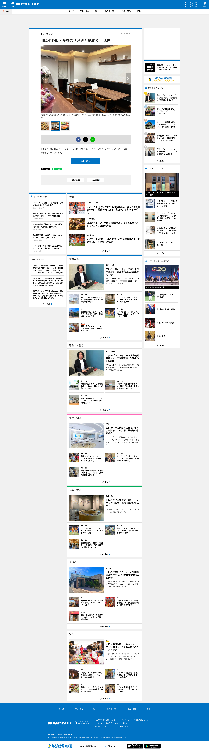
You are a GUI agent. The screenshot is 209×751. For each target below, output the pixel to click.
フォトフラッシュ (48, 34)
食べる (71, 11)
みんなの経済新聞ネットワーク (60, 746)
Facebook (185, 4)
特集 (139, 11)
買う (97, 11)
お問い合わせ (126, 723)
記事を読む (85, 161)
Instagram (196, 4)
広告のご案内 (101, 726)
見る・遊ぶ (84, 11)
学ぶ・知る (126, 11)
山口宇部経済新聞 (25, 4)
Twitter (191, 4)
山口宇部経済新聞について (105, 720)
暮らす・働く (110, 11)
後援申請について (127, 726)
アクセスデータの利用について (107, 723)
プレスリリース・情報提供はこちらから (135, 720)
